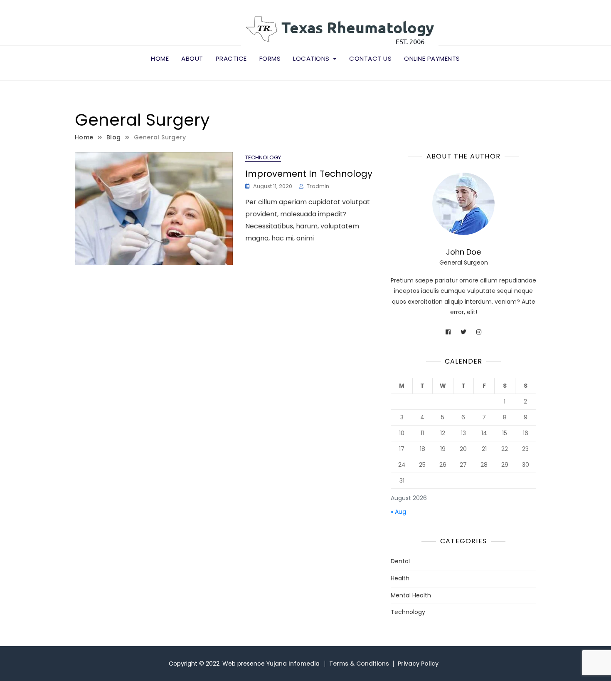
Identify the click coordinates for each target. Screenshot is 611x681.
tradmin (318, 186)
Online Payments (432, 58)
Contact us (370, 58)
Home (160, 58)
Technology (263, 157)
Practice (231, 58)
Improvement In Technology (308, 174)
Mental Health (411, 595)
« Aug (398, 512)
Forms (270, 58)
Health (400, 578)
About (192, 58)
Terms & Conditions (359, 663)
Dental (400, 561)
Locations (311, 58)
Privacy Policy (418, 663)
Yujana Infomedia (293, 663)
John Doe (463, 252)
